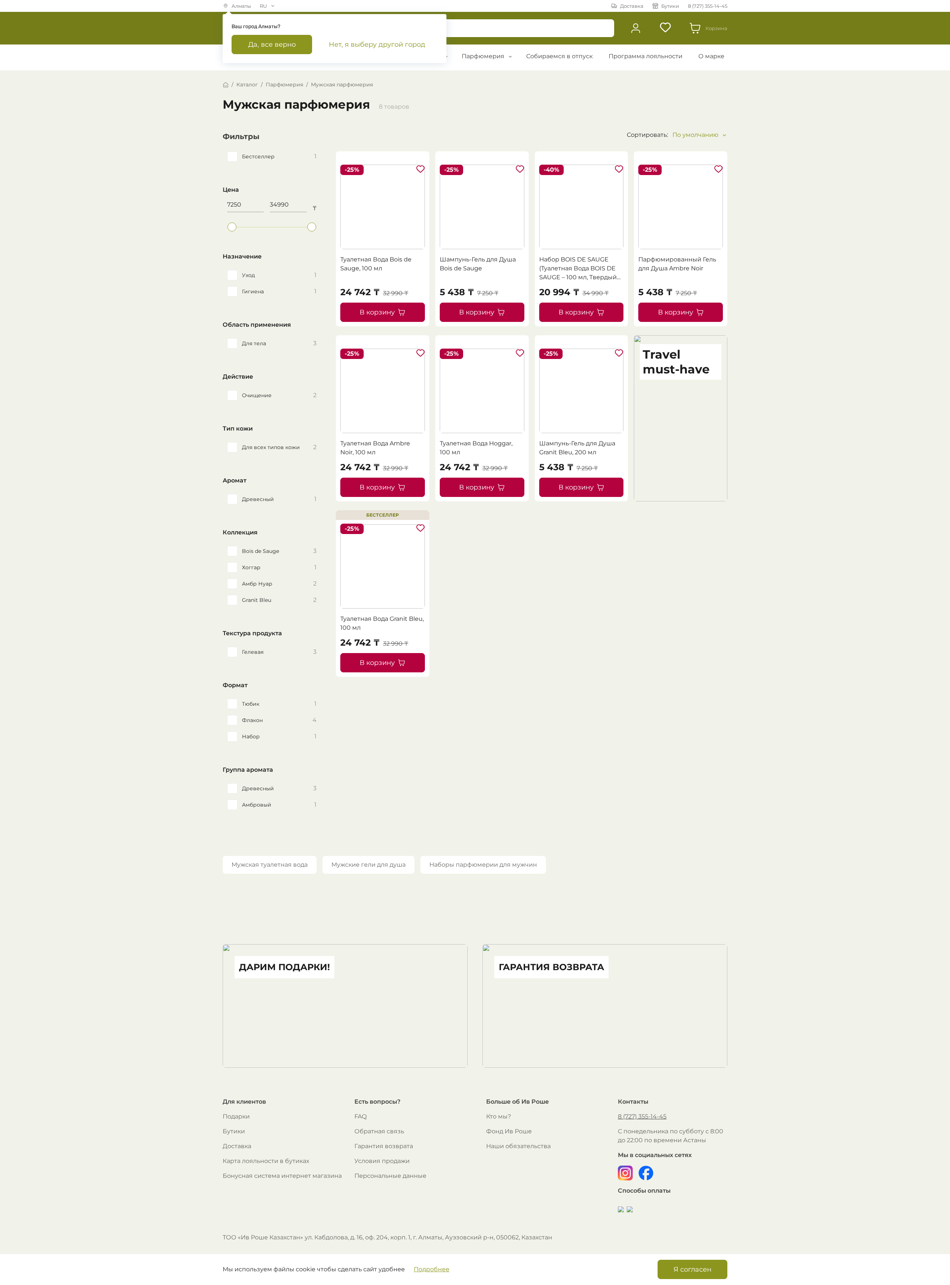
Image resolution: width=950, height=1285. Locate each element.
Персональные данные (390, 1175)
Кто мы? (498, 1116)
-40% (551, 169)
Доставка (237, 1146)
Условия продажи (382, 1160)
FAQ (360, 1116)
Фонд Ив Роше (509, 1131)
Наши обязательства (518, 1146)
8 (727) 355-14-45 (642, 1116)
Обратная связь (379, 1131)
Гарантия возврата (383, 1146)
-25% (352, 169)
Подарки (236, 1116)
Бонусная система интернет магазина (282, 1175)
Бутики (234, 1131)
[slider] (231, 227)
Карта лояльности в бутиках (266, 1160)
